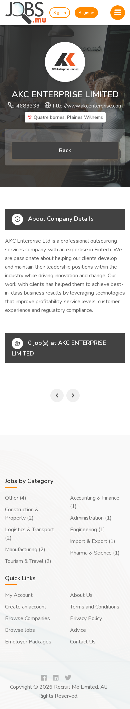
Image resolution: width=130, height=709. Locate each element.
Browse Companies (27, 618)
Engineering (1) (87, 529)
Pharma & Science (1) (95, 553)
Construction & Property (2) (22, 514)
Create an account (25, 606)
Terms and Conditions (94, 606)
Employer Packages (28, 641)
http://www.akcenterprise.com (88, 106)
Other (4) (15, 498)
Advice (78, 630)
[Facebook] (43, 678)
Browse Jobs (20, 630)
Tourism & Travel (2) (28, 561)
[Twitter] (68, 678)
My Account (19, 595)
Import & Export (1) (92, 541)
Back (65, 150)
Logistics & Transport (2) (29, 534)
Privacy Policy (86, 618)
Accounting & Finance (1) (94, 502)
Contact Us (83, 641)
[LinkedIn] (55, 678)
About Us (81, 595)
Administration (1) (91, 518)
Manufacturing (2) (25, 549)
